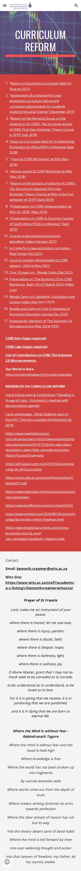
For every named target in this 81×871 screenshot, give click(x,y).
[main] (40, 43)
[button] (4, 5)
